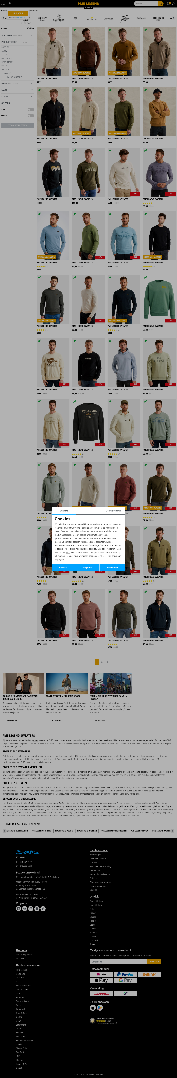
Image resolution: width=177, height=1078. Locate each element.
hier (68, 552)
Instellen (63, 567)
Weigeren (87, 567)
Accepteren (112, 567)
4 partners (98, 531)
